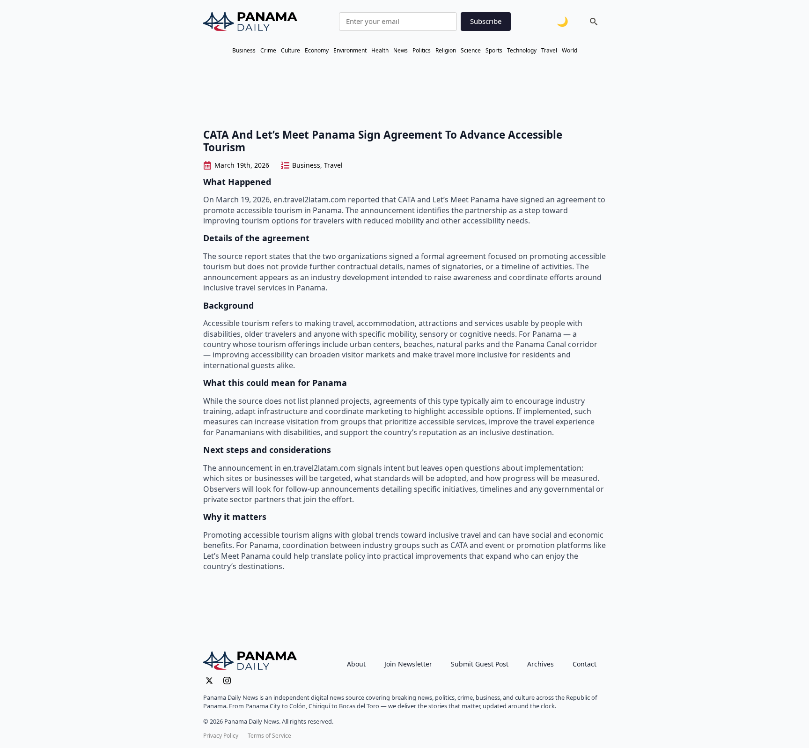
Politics (421, 50)
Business (244, 50)
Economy (317, 50)
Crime (268, 50)
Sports (493, 50)
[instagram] (227, 680)
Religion (445, 50)
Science (471, 50)
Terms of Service (269, 736)
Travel (549, 50)
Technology (522, 50)
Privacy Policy (220, 736)
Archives (540, 663)
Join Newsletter (408, 663)
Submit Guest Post (479, 663)
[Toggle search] (593, 21)
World (569, 50)
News (400, 50)
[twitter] (209, 680)
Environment (350, 50)
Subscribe (485, 21)
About (356, 663)
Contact (584, 663)
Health (380, 50)
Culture (290, 50)
